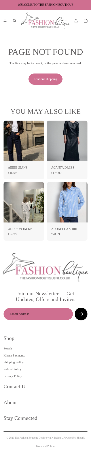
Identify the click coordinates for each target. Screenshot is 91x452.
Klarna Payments (14, 355)
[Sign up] (81, 314)
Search (8, 348)
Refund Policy (12, 369)
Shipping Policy (14, 362)
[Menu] (5, 21)
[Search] (14, 21)
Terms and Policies (45, 446)
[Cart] (86, 21)
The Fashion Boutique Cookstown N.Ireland (38, 437)
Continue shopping (45, 79)
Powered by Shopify (74, 437)
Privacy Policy (13, 376)
